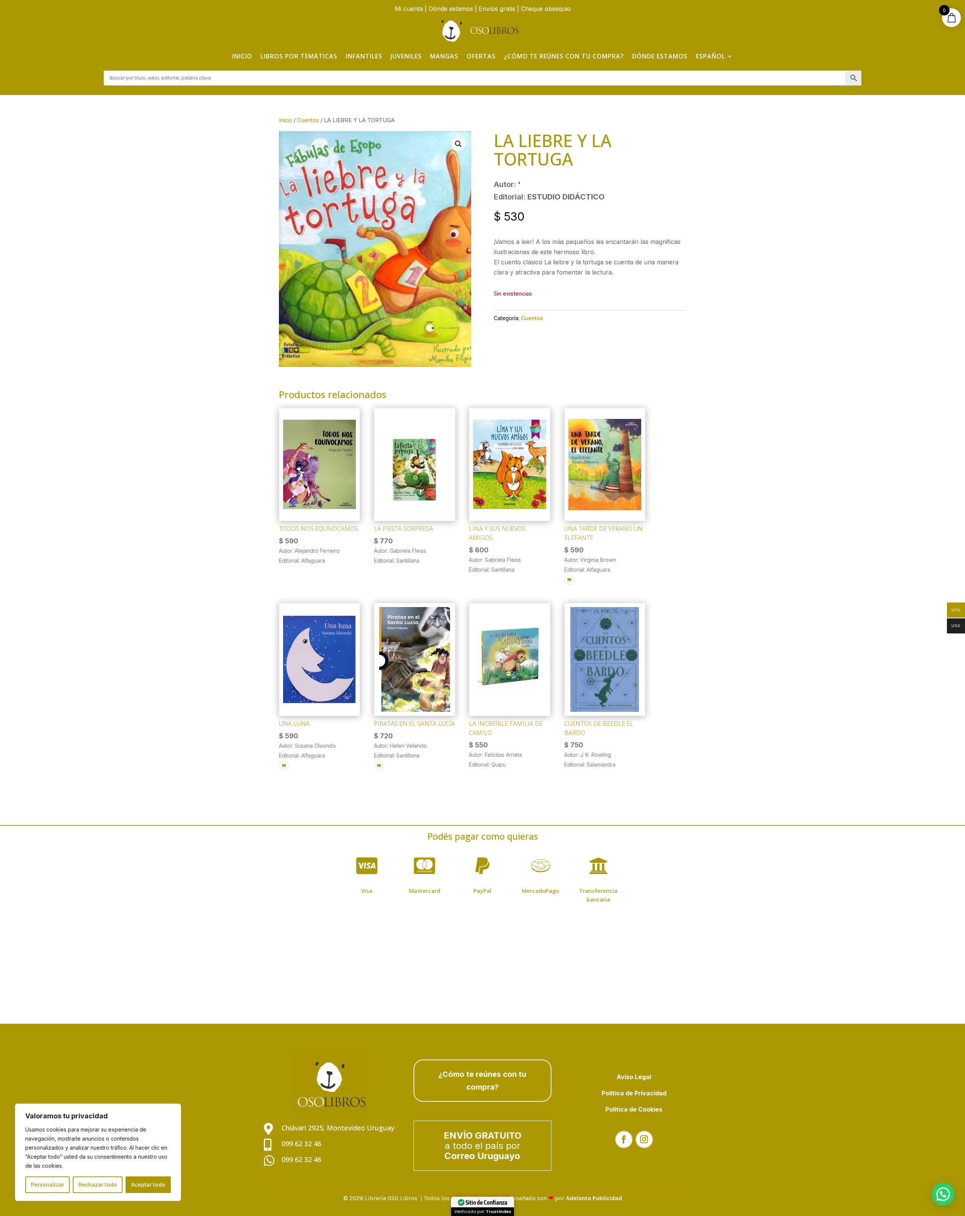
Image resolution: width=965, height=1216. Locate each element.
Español (710, 56)
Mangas (444, 56)
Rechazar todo (97, 1184)
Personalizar (47, 1184)
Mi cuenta (409, 8)
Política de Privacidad (634, 1093)
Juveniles (406, 56)
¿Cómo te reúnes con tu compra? (564, 56)
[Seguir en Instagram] (644, 1139)
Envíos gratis (497, 8)
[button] (458, 144)
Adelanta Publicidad (594, 1198)
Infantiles (364, 56)
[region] (98, 1152)
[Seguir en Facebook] (624, 1139)
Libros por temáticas (298, 56)
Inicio (242, 56)
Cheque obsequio (546, 8)
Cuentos (308, 120)
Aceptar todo (148, 1184)
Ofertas (481, 56)
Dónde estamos (451, 8)
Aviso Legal (634, 1077)
